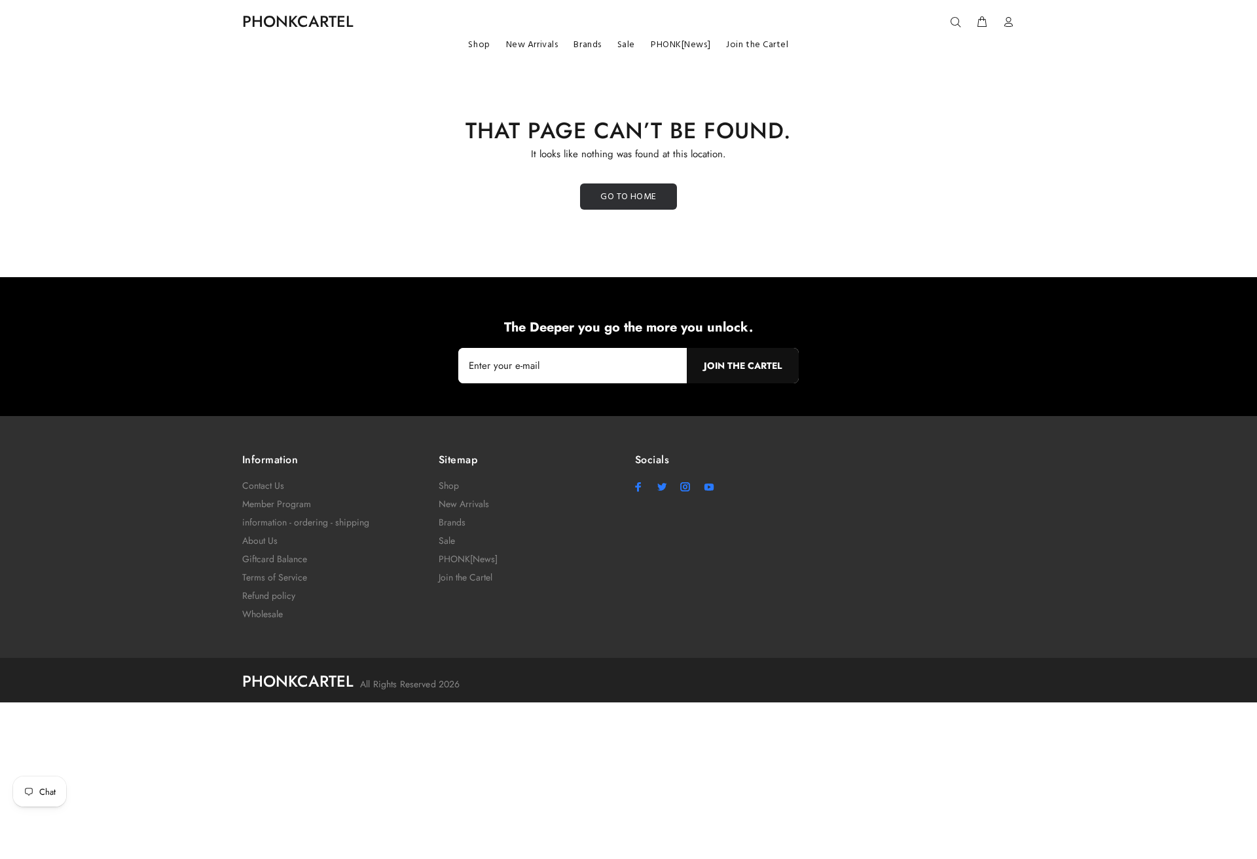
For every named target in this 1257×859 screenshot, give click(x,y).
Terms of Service (274, 577)
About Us (260, 540)
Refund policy (268, 595)
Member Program (276, 503)
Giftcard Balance (274, 558)
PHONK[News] (468, 558)
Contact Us (263, 485)
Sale (447, 540)
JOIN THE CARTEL (743, 365)
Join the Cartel (465, 577)
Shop (449, 485)
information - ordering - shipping (305, 522)
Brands (452, 522)
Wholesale (262, 613)
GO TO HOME (628, 196)
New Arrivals (464, 503)
